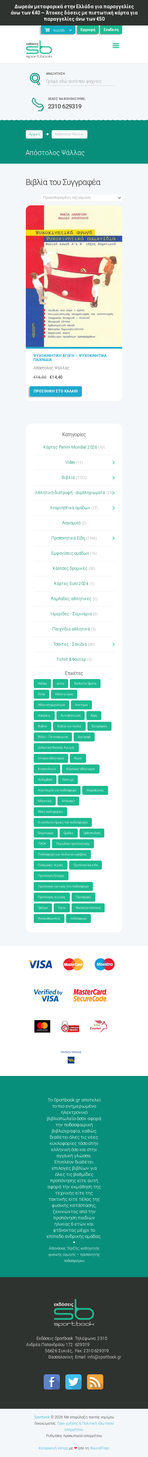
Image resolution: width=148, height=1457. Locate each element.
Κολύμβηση (45, 779)
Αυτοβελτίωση (71, 715)
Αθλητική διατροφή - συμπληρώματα (70, 492)
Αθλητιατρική (64, 694)
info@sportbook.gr (104, 1357)
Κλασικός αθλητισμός (80, 769)
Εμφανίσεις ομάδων (70, 553)
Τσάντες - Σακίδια (70, 644)
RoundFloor (99, 1448)
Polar (41, 694)
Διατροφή (84, 737)
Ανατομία (81, 705)
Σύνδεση (111, 30)
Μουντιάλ (45, 801)
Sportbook (42, 1417)
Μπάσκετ (68, 801)
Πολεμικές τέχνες (50, 865)
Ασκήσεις (44, 715)
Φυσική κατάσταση (88, 908)
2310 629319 (65, 106)
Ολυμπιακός (46, 833)
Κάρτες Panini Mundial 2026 (70, 447)
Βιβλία (68, 477)
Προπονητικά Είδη (68, 538)
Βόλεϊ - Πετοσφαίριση (53, 737)
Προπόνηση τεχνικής (52, 897)
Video (70, 462)
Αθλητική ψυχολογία (51, 705)
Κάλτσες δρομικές (70, 568)
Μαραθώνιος (95, 790)
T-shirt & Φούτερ (71, 659)
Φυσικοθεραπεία (49, 918)
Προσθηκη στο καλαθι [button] (56, 391)
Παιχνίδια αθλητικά (71, 629)
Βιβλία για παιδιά (69, 726)
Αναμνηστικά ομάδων (70, 507)
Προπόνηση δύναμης (51, 876)
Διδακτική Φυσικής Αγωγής (56, 747)
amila (60, 683)
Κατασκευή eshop (53, 1448)
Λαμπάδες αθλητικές (71, 598)
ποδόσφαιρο (78, 918)
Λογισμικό (71, 523)
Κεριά (78, 758)
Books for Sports (85, 683)
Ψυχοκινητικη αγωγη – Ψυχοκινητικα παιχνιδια (70, 357)
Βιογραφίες (99, 726)
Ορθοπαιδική (92, 833)
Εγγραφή (88, 30)
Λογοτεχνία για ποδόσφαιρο (57, 790)
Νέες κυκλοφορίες (50, 811)
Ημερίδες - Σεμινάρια (71, 614)
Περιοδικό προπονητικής (73, 843)
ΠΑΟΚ (42, 843)
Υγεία (62, 908)
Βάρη (94, 715)
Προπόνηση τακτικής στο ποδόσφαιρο (63, 886)
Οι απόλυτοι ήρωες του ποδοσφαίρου (63, 822)
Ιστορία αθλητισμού (51, 758)
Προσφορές (83, 897)
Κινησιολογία (47, 769)
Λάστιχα (68, 779)
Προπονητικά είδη (85, 865)
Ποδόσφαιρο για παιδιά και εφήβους (62, 854)
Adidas (42, 683)
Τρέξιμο (43, 908)
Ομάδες (69, 833)
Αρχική (34, 134)
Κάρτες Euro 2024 (71, 583)
